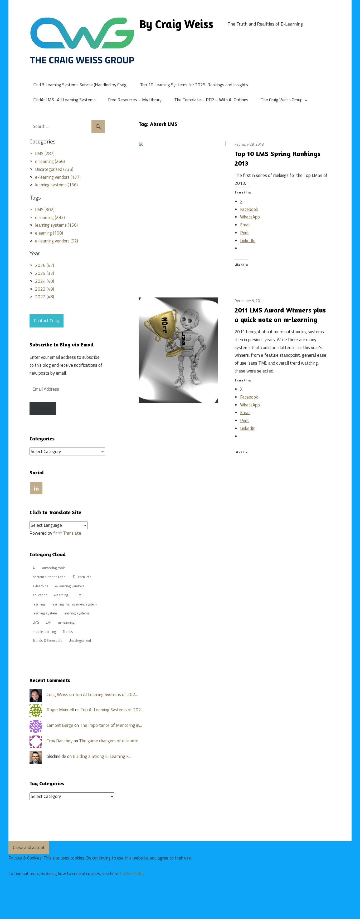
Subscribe (43, 408)
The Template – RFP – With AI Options (211, 99)
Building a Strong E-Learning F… (102, 756)
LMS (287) (45, 153)
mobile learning (44, 631)
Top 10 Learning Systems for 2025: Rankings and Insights (194, 84)
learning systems (77, 613)
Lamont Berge (60, 725)
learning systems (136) (56, 184)
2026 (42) (44, 265)
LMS (36, 622)
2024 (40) (44, 281)
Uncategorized (80, 640)
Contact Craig (46, 320)
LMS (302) (45, 209)
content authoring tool (49, 576)
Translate (72, 533)
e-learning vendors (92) (56, 240)
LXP (48, 622)
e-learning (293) (50, 217)
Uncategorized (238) (54, 169)
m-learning (66, 622)
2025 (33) (44, 273)
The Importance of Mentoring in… (111, 725)
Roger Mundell (60, 709)
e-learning (40, 586)
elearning (61, 595)
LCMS (79, 595)
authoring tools (54, 567)
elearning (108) (49, 233)
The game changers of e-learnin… (110, 740)
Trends (68, 631)
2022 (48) (44, 296)
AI (34, 567)
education (40, 595)
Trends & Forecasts (47, 640)
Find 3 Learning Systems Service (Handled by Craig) (80, 84)
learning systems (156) (56, 225)
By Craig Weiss (176, 24)
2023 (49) (44, 289)
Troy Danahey (59, 740)
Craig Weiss (57, 694)
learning (39, 604)
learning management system (74, 604)
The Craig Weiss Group (282, 99)
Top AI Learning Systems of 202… (106, 694)
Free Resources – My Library (135, 99)
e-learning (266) (50, 161)
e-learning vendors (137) (58, 177)
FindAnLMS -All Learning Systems (64, 99)
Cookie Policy (132, 873)
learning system (45, 613)
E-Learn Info (82, 576)
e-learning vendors (69, 586)
